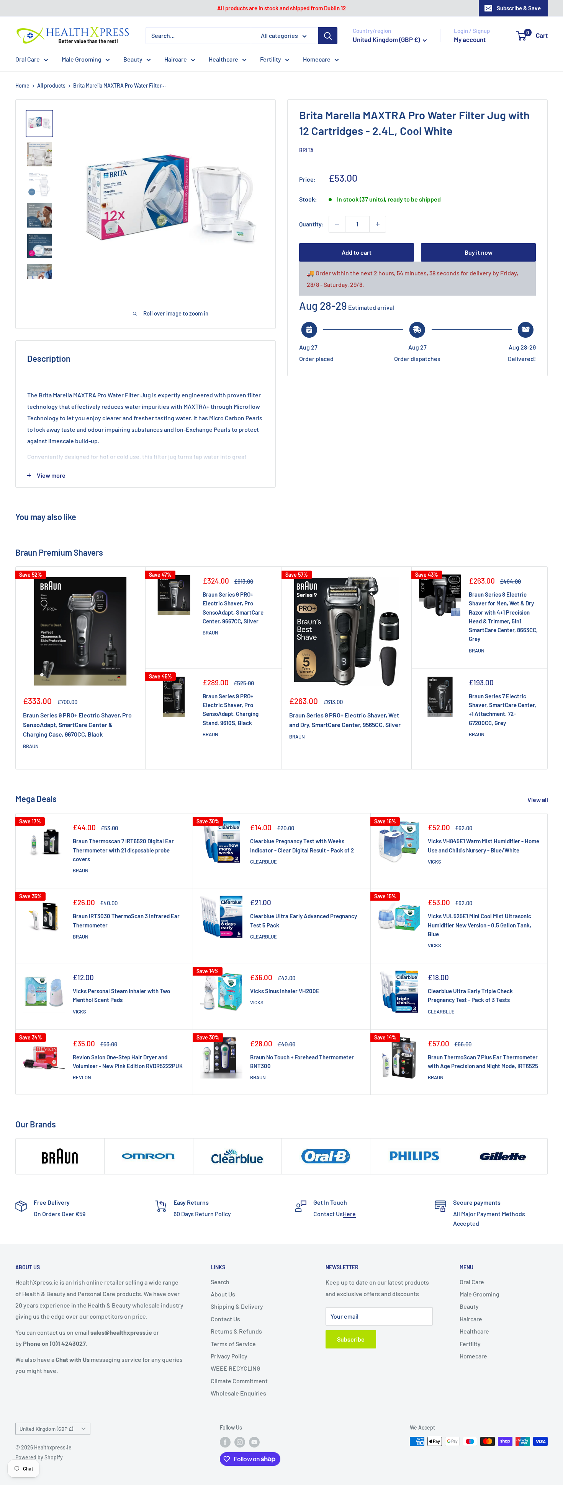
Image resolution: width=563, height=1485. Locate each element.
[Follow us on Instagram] (239, 1442)
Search (220, 1281)
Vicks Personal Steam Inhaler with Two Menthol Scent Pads (121, 995)
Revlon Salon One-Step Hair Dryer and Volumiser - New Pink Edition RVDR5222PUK (128, 1061)
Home (22, 85)
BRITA (306, 150)
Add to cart (357, 252)
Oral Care (27, 59)
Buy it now (479, 252)
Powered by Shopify (39, 1457)
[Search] (327, 35)
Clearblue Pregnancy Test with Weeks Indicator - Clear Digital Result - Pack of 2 (302, 845)
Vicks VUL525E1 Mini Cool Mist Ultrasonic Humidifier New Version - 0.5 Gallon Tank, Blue (479, 924)
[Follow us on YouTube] (254, 1442)
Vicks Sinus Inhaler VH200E (284, 990)
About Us (223, 1294)
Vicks (434, 862)
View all (538, 799)
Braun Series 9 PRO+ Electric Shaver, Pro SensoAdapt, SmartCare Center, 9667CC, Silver (233, 608)
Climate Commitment (239, 1380)
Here (349, 1213)
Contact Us (225, 1318)
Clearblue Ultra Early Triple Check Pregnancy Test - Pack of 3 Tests (470, 995)
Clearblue (263, 862)
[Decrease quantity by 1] (337, 224)
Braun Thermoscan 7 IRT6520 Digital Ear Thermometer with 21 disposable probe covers (123, 850)
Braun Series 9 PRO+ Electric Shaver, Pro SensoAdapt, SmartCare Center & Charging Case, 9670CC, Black (77, 724)
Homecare (317, 59)
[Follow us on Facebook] (225, 1442)
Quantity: (311, 224)
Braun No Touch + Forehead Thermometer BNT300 (302, 1061)
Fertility (270, 59)
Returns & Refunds (236, 1331)
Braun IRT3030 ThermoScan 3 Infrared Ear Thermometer (126, 920)
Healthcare (223, 59)
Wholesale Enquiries (238, 1393)
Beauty (132, 59)
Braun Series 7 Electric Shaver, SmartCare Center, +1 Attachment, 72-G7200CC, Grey (502, 709)
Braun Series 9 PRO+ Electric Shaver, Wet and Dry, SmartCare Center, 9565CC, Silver (345, 719)
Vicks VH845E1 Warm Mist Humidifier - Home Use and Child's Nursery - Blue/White (483, 845)
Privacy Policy (229, 1356)
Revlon (82, 1077)
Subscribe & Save (519, 8)
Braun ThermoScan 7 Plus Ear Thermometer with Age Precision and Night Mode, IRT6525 (483, 1061)
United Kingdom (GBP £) (46, 1428)
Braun (31, 746)
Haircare (175, 59)
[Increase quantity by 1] (378, 224)
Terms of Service (233, 1343)
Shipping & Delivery (237, 1306)
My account (470, 39)
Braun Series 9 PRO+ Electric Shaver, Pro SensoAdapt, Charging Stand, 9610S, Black (231, 709)
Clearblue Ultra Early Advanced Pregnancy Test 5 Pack (303, 920)
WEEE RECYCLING (235, 1368)
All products (51, 85)
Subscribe (351, 1339)
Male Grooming (81, 59)
